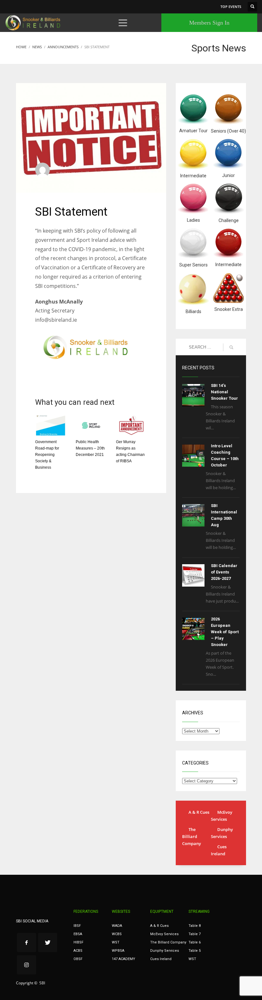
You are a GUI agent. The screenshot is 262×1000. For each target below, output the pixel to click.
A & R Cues (199, 812)
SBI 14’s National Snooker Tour (224, 392)
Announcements (70, 177)
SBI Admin (67, 167)
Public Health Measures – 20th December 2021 (90, 448)
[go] (231, 347)
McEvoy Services (221, 815)
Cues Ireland (219, 850)
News (91, 177)
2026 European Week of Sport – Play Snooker (225, 632)
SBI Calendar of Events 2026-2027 (224, 572)
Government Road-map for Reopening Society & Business (47, 455)
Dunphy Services (222, 833)
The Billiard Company (191, 836)
